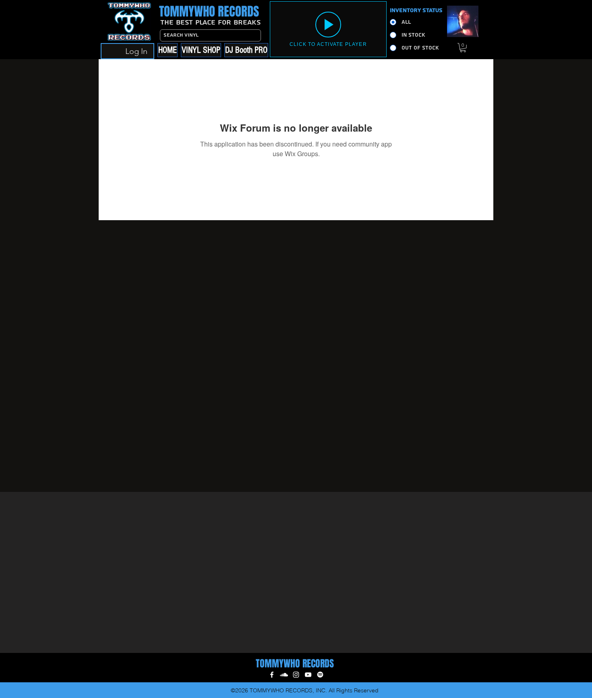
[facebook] (272, 675)
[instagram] (296, 675)
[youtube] (308, 675)
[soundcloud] (284, 675)
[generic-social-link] (320, 675)
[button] (462, 47)
